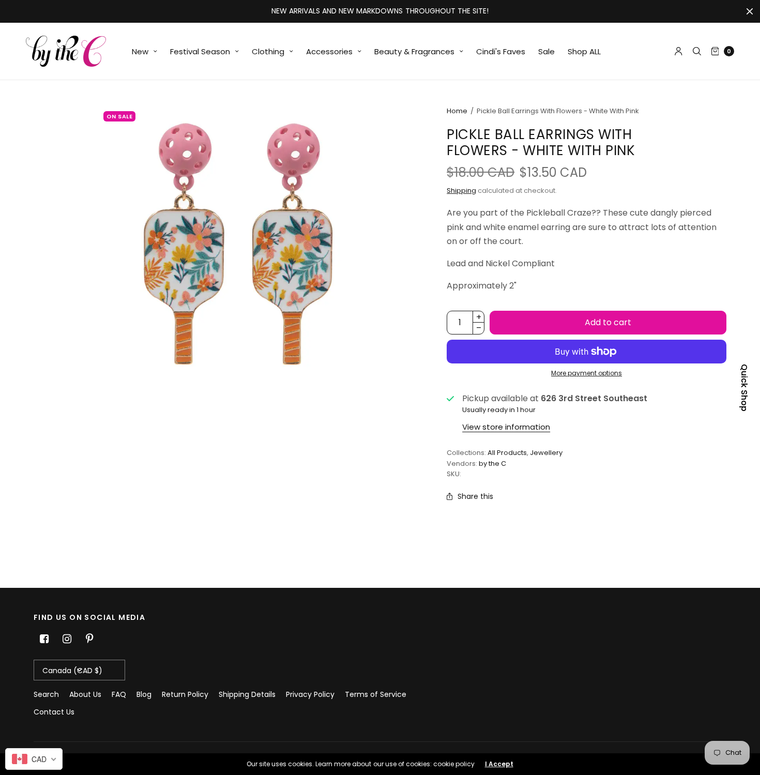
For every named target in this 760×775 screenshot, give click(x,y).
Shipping (461, 190)
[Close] (749, 11)
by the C (492, 463)
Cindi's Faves (500, 51)
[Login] (678, 51)
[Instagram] (66, 639)
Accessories (329, 51)
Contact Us (54, 712)
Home (457, 111)
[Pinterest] (89, 639)
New (140, 51)
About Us (85, 694)
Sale (546, 51)
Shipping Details (247, 694)
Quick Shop (744, 388)
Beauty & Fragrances (414, 51)
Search (46, 694)
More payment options (586, 373)
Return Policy (185, 694)
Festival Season (200, 51)
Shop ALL (584, 51)
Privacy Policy (310, 694)
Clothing (268, 51)
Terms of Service (375, 694)
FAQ (119, 694)
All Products (507, 453)
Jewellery (546, 453)
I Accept (499, 764)
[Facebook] (44, 639)
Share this (475, 496)
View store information (506, 427)
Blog (143, 694)
